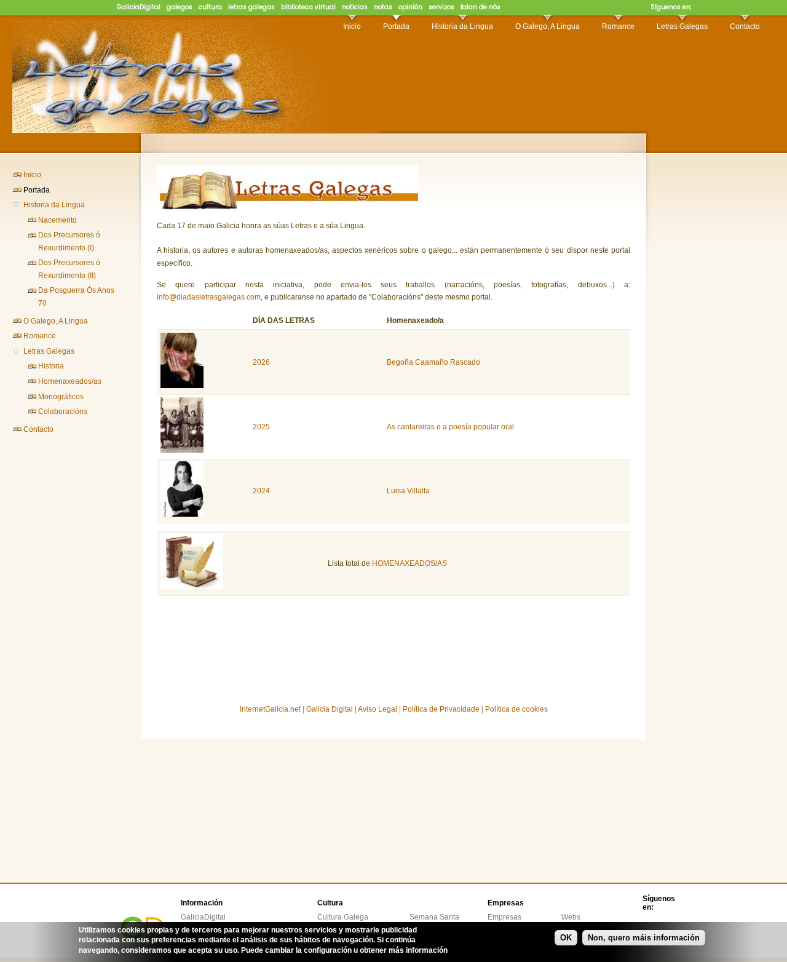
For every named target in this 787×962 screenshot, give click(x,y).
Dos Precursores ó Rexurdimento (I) (69, 241)
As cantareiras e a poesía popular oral (450, 427)
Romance (618, 26)
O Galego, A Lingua (547, 26)
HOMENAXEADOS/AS (409, 563)
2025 (261, 427)
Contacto (745, 26)
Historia (51, 366)
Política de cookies (516, 709)
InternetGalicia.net (270, 709)
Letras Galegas (682, 26)
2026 (261, 362)
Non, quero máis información (644, 937)
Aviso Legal (377, 709)
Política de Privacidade (441, 709)
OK (566, 937)
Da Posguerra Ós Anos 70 (76, 296)
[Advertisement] (61, 636)
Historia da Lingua (462, 26)
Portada (396, 26)
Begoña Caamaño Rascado (433, 362)
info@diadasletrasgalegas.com (209, 297)
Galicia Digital (329, 709)
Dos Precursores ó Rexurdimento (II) (69, 268)
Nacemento (57, 220)
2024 (261, 491)
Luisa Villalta (408, 491)
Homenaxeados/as (69, 381)
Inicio (352, 26)
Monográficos (61, 396)
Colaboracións (62, 411)
